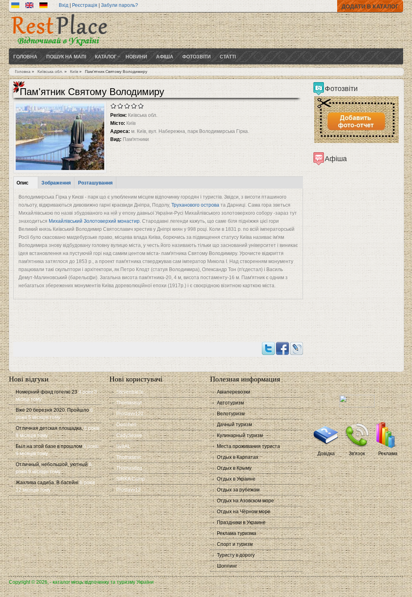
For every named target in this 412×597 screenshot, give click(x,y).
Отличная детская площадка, (49, 428)
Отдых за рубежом (238, 490)
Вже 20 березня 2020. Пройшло (52, 410)
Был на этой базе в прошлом (49, 446)
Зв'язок (357, 453)
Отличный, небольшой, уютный (52, 464)
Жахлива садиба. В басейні (47, 482)
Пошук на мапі (66, 56)
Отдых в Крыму (234, 468)
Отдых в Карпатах (237, 457)
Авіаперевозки (233, 392)
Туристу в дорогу (236, 555)
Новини (136, 56)
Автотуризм (230, 403)
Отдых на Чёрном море (243, 511)
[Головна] (59, 47)
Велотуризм (231, 414)
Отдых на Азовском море (245, 501)
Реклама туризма (236, 533)
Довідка (326, 453)
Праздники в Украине (241, 522)
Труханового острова (195, 205)
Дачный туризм (234, 424)
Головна (25, 56)
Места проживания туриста (248, 446)
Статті (228, 56)
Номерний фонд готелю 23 (46, 392)
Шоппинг (227, 566)
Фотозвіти (196, 56)
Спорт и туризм (235, 544)
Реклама (388, 453)
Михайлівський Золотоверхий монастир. (94, 221)
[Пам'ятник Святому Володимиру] (15, 6)
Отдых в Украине (236, 479)
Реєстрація (84, 5)
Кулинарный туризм (240, 435)
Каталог (106, 56)
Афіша (164, 56)
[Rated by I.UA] (357, 405)
